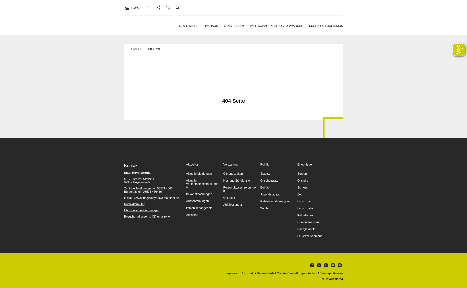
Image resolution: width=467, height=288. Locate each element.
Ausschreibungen (197, 201)
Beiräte (265, 187)
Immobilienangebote (199, 208)
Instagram (319, 266)
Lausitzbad (304, 201)
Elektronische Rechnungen (141, 210)
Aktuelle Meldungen (199, 173)
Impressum (233, 273)
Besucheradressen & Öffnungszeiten (147, 216)
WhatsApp (340, 266)
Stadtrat (265, 173)
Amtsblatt (192, 214)
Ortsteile (302, 180)
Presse (338, 273)
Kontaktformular (134, 204)
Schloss (302, 187)
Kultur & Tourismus (326, 26)
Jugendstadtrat (269, 194)
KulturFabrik (305, 215)
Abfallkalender (232, 204)
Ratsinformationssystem (275, 201)
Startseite (188, 26)
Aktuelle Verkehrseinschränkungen (202, 184)
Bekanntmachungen (199, 194)
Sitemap (325, 273)
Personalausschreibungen (239, 189)
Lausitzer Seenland (310, 236)
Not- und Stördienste (236, 180)
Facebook (312, 266)
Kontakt (249, 273)
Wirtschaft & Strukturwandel (276, 26)
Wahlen (265, 208)
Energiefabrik (306, 229)
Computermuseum (309, 222)
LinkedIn (326, 266)
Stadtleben (234, 26)
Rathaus (211, 26)
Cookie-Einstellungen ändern (297, 273)
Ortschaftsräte (269, 180)
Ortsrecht (229, 197)
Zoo (299, 194)
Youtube (333, 266)
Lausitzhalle (305, 208)
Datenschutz (265, 273)
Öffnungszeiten (233, 173)
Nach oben (233, 92)
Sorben (302, 173)
